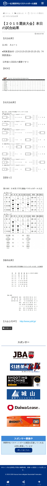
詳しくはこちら (24, 450)
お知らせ (8, 328)
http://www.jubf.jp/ (28, 321)
